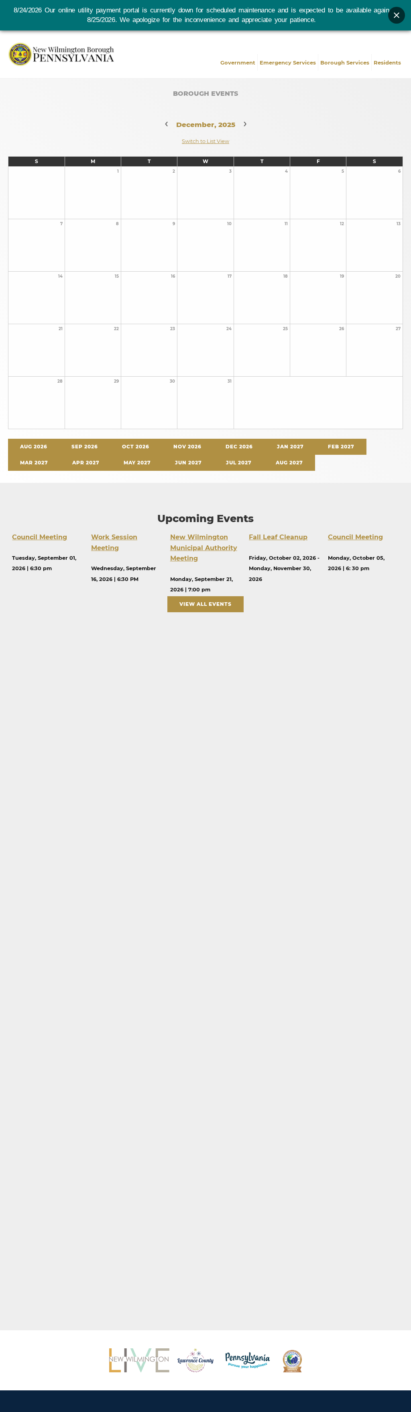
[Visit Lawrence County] (195, 1360)
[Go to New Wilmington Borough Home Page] (63, 53)
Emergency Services (288, 62)
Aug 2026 (33, 447)
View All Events (205, 604)
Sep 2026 (84, 447)
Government (237, 62)
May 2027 (137, 463)
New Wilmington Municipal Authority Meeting (203, 547)
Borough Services (344, 62)
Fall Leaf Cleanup (278, 537)
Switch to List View (205, 141)
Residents (387, 62)
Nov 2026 (187, 447)
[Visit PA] (248, 1360)
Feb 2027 (341, 447)
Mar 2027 (34, 463)
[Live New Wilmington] (139, 1360)
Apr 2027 (86, 463)
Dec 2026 (239, 447)
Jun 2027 (188, 463)
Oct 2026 (135, 447)
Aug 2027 (289, 463)
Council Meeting (39, 537)
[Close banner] (396, 15)
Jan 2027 (290, 447)
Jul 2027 (239, 463)
